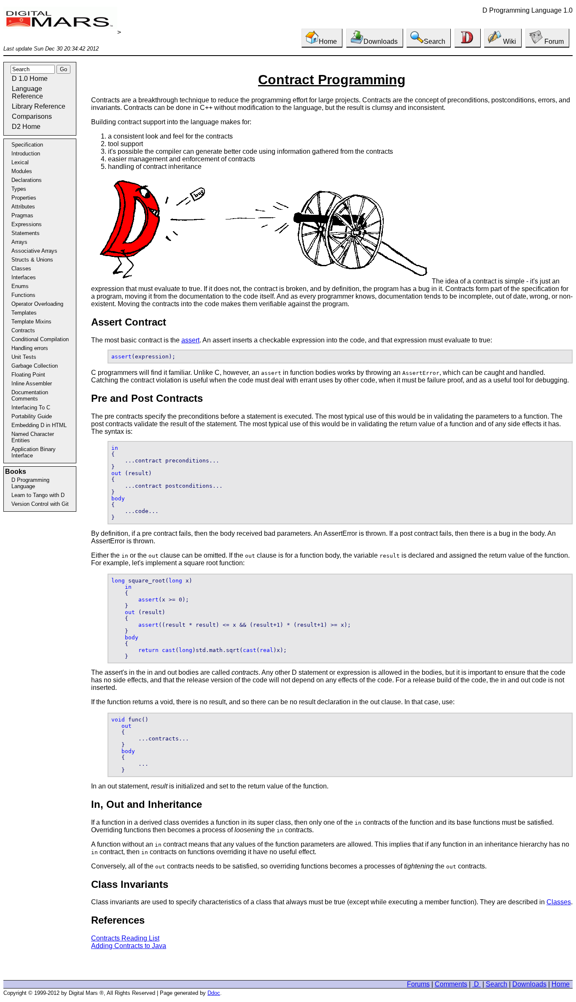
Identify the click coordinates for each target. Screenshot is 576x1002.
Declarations (26, 180)
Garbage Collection (34, 366)
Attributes (23, 206)
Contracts (23, 330)
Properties (23, 198)
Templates (24, 313)
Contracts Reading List (125, 938)
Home (328, 41)
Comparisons (32, 116)
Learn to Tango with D (38, 495)
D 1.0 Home (30, 78)
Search (434, 41)
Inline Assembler (31, 383)
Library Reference (38, 106)
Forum (553, 41)
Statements (25, 233)
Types (18, 189)
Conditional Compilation (40, 339)
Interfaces (23, 277)
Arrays (19, 242)
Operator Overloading (37, 304)
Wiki (508, 41)
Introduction (25, 153)
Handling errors (29, 348)
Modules (21, 171)
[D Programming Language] (468, 38)
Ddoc (213, 993)
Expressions (26, 224)
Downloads (380, 41)
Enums (20, 286)
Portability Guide (31, 416)
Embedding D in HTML (39, 425)
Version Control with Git (40, 504)
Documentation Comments (29, 395)
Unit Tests (23, 357)
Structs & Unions (32, 260)
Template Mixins (31, 321)
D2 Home (26, 126)
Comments (451, 984)
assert (190, 340)
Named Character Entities (32, 437)
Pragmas (22, 215)
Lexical (20, 162)
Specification (27, 145)
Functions (23, 295)
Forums (418, 984)
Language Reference (27, 92)
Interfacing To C (30, 407)
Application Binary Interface (33, 452)
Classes (21, 268)
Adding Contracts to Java (128, 945)
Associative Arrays (34, 251)
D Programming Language (30, 483)
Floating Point (28, 374)
